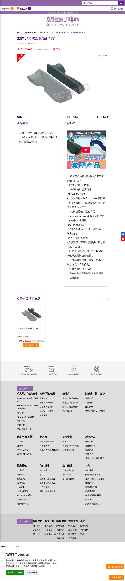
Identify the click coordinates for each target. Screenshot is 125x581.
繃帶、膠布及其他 (47, 491)
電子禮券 (72, 538)
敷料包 (43, 474)
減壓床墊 (89, 406)
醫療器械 (22, 465)
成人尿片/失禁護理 (27, 393)
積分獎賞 (72, 534)
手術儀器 (21, 487)
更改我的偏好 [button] (32, 572)
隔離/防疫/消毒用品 (93, 474)
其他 (87, 465)
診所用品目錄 (50, 534)
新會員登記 (73, 530)
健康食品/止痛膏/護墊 (94, 458)
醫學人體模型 (23, 499)
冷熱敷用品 (90, 445)
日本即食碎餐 (68, 450)
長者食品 (67, 436)
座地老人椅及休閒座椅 (49, 450)
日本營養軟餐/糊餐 (70, 445)
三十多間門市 (51, 374)
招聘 (82, 534)
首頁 (22, 32)
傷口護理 (44, 465)
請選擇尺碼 (116, 577)
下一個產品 (101, 117)
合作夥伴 (84, 530)
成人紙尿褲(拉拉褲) (25, 416)
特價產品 (48, 530)
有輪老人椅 (44, 445)
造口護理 (67, 465)
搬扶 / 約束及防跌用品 (94, 478)
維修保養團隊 (74, 374)
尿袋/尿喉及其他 (24, 429)
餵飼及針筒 (90, 491)
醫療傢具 (21, 474)
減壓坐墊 (89, 398)
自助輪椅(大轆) (46, 406)
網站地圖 (23, 521)
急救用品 (21, 483)
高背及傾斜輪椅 (46, 411)
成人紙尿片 (22, 412)
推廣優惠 (48, 525)
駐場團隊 (37, 530)
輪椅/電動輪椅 (47, 393)
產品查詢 (24, 8)
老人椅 (43, 436)
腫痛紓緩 (90, 436)
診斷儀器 (21, 470)
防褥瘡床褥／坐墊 (34, 32)
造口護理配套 (68, 478)
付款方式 (60, 530)
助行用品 (89, 470)
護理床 (66, 393)
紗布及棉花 (44, 487)
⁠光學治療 (89, 441)
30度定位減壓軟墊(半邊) (75, 32)
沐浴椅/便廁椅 (24, 436)
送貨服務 (60, 534)
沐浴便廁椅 (22, 441)
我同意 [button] (10, 572)
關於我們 (37, 525)
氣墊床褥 (89, 402)
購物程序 (60, 525)
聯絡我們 (37, 534)
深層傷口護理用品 (47, 483)
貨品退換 (60, 538)
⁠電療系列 (89, 454)
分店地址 (84, 525)
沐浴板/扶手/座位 (24, 454)
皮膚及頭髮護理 (92, 503)
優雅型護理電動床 (70, 402)
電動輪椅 (43, 398)
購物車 (7, 8)
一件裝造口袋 (68, 470)
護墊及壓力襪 (91, 487)
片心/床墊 (21, 421)
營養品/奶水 (67, 441)
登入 (116, 8)
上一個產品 (73, 117)
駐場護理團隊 (97, 374)
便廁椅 (20, 445)
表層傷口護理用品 (47, 478)
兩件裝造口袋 (68, 474)
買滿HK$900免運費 (28, 374)
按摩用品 (89, 450)
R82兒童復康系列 (24, 495)
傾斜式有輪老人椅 (47, 441)
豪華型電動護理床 (70, 398)
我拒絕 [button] (19, 572)
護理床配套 (67, 411)
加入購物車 (117, 566)
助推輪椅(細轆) (46, 402)
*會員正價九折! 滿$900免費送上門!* (62, 12)
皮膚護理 (21, 425)
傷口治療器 (44, 470)
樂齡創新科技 (23, 503)
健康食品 (89, 499)
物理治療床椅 (23, 491)
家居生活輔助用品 (93, 495)
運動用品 (89, 483)
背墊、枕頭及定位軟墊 (53, 32)
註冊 (121, 8)
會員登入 (72, 525)
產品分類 (23, 388)
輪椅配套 (43, 415)
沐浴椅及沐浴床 (24, 450)
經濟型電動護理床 (70, 406)
